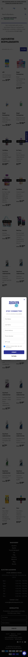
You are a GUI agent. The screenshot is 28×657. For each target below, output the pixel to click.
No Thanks (14, 356)
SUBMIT (14, 352)
